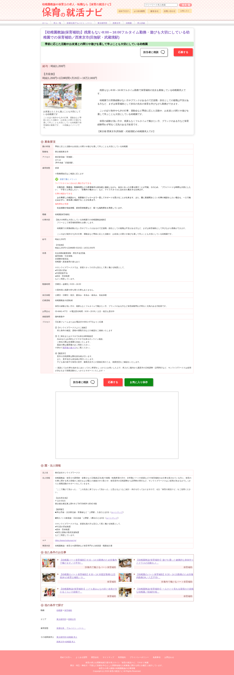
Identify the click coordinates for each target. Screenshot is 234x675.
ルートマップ (117, 512)
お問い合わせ (169, 11)
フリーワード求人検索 (185, 5)
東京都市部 (102, 23)
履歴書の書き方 (69, 348)
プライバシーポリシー (139, 657)
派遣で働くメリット (68, 179)
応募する (183, 52)
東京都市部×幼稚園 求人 (67, 637)
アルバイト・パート (76, 628)
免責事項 (156, 657)
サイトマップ (108, 657)
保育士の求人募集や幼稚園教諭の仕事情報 (117, 668)
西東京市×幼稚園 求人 (66, 642)
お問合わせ (169, 657)
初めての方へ (124, 11)
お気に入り (184, 11)
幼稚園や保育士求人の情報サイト (72, 12)
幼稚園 (129, 23)
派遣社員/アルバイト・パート (79, 23)
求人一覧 (57, 23)
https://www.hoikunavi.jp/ (65, 540)
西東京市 (116, 23)
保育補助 (68, 610)
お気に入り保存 (139, 382)
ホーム (45, 23)
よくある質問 (139, 11)
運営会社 (154, 11)
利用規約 (122, 657)
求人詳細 (141, 23)
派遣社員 (61, 628)
